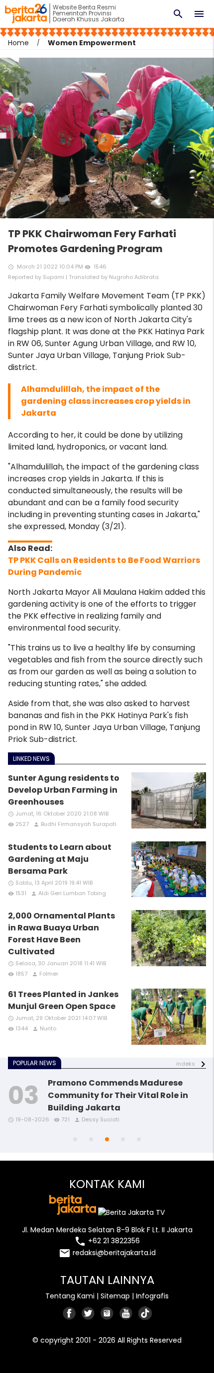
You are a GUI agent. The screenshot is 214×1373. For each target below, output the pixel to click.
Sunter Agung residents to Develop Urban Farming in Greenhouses (63, 790)
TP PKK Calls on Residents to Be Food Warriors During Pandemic (104, 566)
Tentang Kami (70, 1296)
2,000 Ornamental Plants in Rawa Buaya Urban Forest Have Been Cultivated (61, 933)
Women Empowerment (92, 43)
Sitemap (115, 1296)
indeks (185, 1064)
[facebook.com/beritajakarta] (70, 1313)
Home (18, 43)
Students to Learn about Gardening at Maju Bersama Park (59, 859)
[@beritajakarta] (89, 1313)
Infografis (152, 1296)
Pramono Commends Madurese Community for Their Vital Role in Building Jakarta (118, 1095)
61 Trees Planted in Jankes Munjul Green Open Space (63, 1000)
